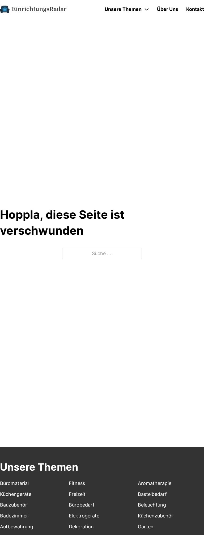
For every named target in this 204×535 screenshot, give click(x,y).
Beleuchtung (152, 505)
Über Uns (167, 9)
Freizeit (77, 494)
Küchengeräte (15, 494)
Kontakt (195, 9)
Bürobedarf (82, 505)
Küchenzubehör (155, 516)
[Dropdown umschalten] (146, 9)
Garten (146, 526)
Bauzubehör (13, 505)
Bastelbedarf (152, 494)
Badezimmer (14, 516)
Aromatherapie (154, 483)
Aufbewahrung (16, 526)
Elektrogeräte (84, 516)
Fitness (77, 483)
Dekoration (81, 526)
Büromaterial (14, 483)
